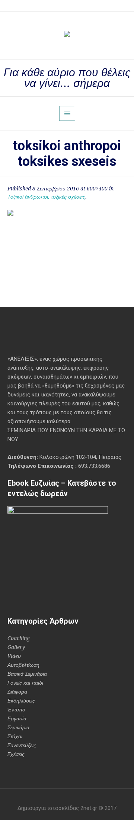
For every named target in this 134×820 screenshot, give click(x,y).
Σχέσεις (16, 754)
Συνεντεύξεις (21, 745)
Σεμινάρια (18, 727)
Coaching (18, 638)
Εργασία (16, 718)
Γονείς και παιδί (25, 683)
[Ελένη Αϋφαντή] (67, 35)
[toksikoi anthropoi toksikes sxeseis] (67, 249)
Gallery (16, 647)
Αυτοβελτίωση (23, 665)
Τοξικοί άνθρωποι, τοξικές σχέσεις (46, 197)
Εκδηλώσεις (21, 701)
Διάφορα (17, 692)
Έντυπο (16, 710)
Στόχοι (14, 736)
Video (14, 656)
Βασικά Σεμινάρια (27, 674)
